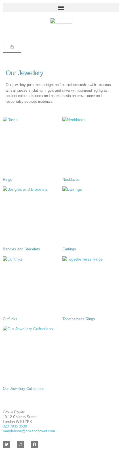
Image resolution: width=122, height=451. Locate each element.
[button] (61, 7)
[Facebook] (34, 444)
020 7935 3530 (15, 426)
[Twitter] (6, 444)
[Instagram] (20, 444)
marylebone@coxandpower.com (29, 431)
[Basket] (12, 47)
